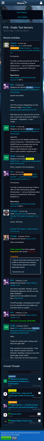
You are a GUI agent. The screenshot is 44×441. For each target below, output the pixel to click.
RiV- (12, 85)
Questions (12, 376)
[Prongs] (6, 256)
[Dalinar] (6, 61)
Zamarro (14, 211)
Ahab (12, 126)
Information (12, 390)
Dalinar (13, 43)
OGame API (18, 298)
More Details (6, 438)
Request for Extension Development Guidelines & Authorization (25, 89)
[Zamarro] (6, 221)
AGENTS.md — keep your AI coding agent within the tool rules (21, 394)
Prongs (13, 236)
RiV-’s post (18, 46)
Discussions (12, 402)
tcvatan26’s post (20, 214)
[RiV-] (6, 103)
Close (14, 438)
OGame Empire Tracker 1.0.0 (21, 421)
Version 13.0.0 (31, 239)
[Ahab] (6, 139)
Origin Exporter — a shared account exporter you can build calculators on (25, 50)
